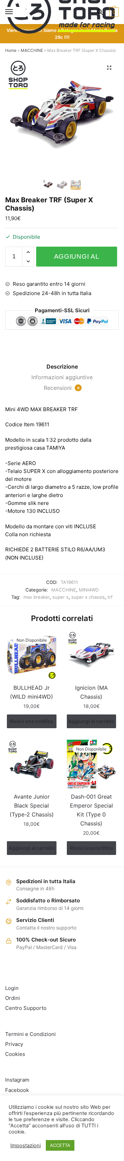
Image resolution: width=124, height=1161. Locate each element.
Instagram (17, 1080)
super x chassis (88, 597)
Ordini (12, 998)
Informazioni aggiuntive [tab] (62, 377)
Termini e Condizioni (30, 1034)
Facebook (17, 1090)
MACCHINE (32, 50)
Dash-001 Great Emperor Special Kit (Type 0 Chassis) (91, 810)
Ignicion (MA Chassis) (91, 692)
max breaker (36, 597)
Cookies (15, 1054)
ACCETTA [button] (60, 1145)
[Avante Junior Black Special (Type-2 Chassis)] (31, 764)
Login (12, 988)
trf (110, 597)
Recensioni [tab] (62, 387)
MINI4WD (89, 590)
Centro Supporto (25, 1008)
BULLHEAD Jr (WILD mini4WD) (31, 692)
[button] (109, 68)
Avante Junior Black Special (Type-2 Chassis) (32, 805)
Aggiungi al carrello (77, 260)
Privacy (14, 1044)
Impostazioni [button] (25, 1145)
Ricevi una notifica (31, 721)
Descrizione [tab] (62, 366)
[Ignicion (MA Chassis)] (91, 655)
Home (11, 50)
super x (60, 597)
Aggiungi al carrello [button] (91, 721)
